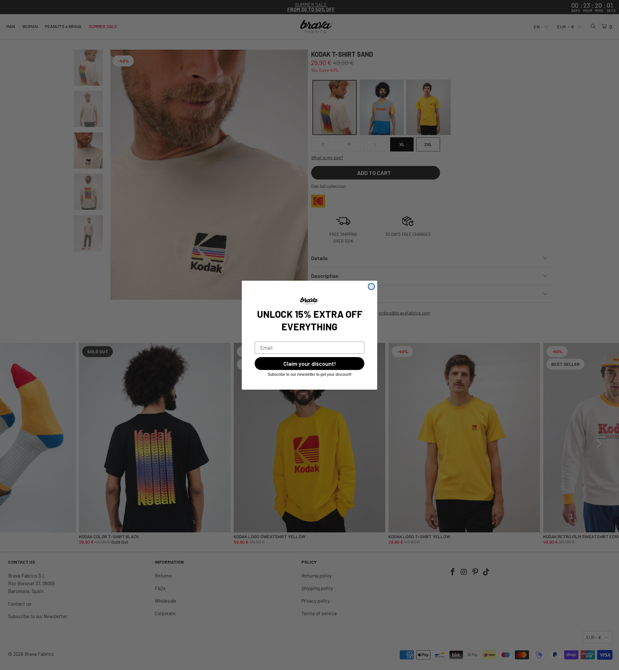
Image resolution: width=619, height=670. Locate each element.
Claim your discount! (309, 363)
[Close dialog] (371, 286)
